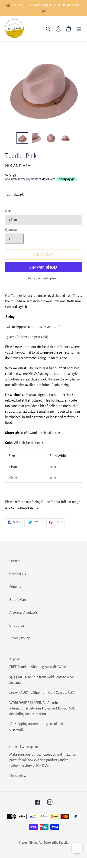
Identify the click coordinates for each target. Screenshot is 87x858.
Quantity (11, 229)
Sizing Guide (41, 502)
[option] (22, 138)
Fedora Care (18, 600)
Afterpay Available (23, 612)
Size (8, 210)
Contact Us (17, 574)
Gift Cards (16, 625)
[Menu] (79, 28)
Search (14, 561)
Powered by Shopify (56, 842)
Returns (15, 587)
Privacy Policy (19, 638)
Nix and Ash (36, 842)
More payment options (43, 278)
